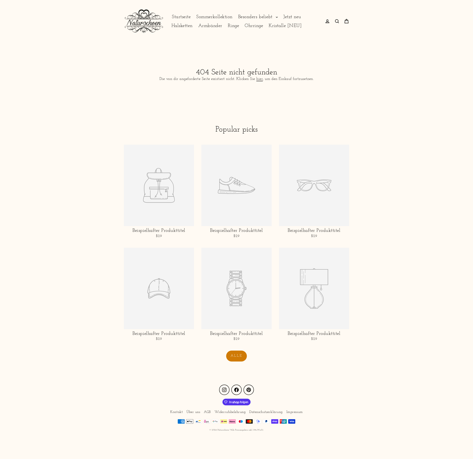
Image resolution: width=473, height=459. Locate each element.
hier (259, 79)
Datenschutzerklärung (266, 412)
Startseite (181, 17)
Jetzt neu (292, 17)
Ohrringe (254, 25)
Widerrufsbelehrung (230, 412)
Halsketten (182, 25)
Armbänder (210, 25)
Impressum (294, 412)
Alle (236, 356)
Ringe (233, 25)
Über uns (193, 412)
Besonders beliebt (256, 17)
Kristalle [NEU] (285, 25)
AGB (207, 412)
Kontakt (176, 412)
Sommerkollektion (214, 17)
